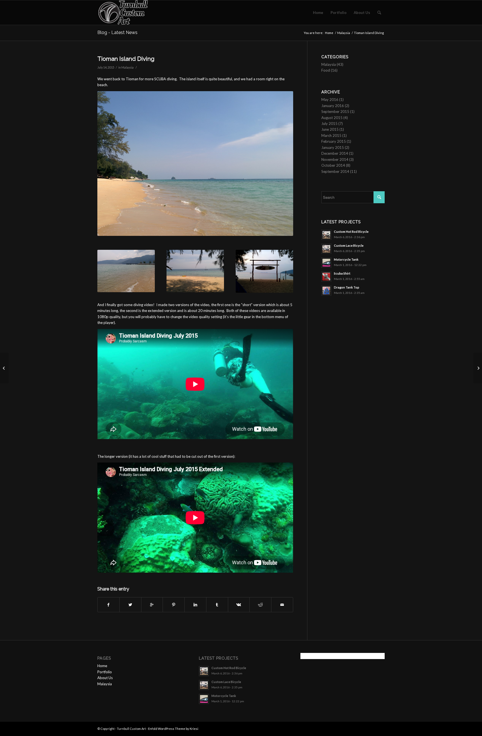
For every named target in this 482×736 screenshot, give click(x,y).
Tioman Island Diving (126, 58)
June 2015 (330, 129)
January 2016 (332, 105)
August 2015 (332, 117)
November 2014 (334, 159)
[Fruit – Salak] (4, 368)
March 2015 (331, 135)
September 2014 (335, 171)
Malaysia (343, 33)
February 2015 (333, 141)
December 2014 (334, 153)
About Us (105, 678)
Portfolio (104, 672)
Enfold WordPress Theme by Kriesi (173, 728)
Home (329, 33)
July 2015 (329, 123)
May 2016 (329, 99)
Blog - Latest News (117, 32)
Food (325, 70)
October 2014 (333, 165)
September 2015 (335, 111)
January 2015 (332, 147)
